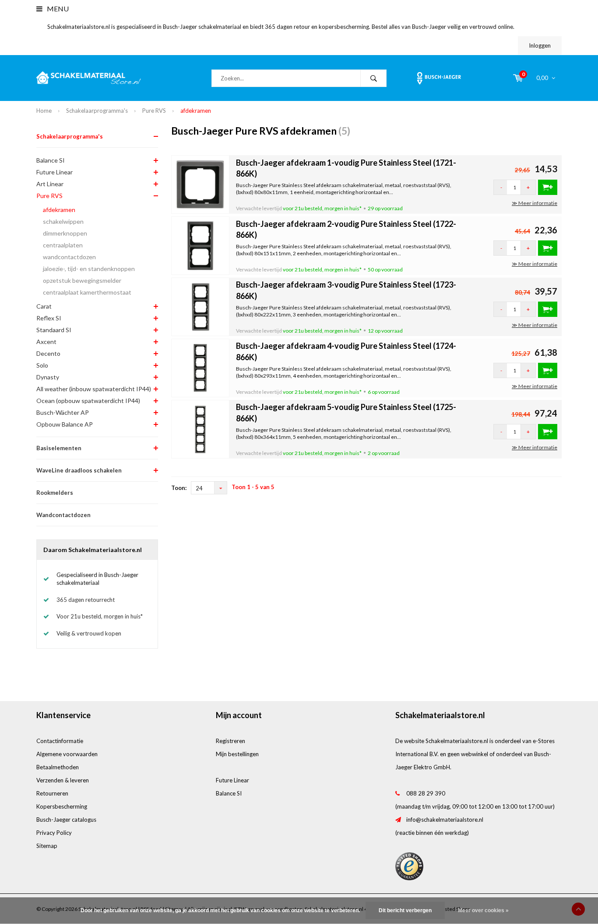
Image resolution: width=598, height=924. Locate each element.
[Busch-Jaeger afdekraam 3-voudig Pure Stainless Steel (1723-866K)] (200, 305)
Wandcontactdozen (63, 514)
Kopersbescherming (61, 806)
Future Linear (54, 172)
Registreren (230, 740)
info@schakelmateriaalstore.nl (444, 819)
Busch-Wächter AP (62, 412)
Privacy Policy (54, 832)
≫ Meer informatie (534, 203)
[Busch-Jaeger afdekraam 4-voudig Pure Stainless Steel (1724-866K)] (200, 367)
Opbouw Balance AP (64, 424)
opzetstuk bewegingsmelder (82, 280)
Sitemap (46, 845)
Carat (44, 306)
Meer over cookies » (483, 910)
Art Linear (49, 184)
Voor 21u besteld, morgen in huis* (99, 616)
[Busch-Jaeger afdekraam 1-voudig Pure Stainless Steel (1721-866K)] (200, 184)
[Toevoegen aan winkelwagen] (547, 187)
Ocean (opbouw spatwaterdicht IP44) (88, 400)
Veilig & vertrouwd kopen (88, 633)
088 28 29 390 (425, 793)
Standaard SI (53, 329)
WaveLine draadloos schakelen (79, 470)
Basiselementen (58, 448)
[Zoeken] (373, 78)
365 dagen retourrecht (85, 599)
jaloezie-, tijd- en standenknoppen (89, 268)
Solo (42, 365)
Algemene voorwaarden (67, 753)
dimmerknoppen (65, 233)
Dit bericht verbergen (405, 910)
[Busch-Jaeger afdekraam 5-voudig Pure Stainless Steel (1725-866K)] (200, 428)
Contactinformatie (59, 740)
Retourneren (52, 793)
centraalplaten (63, 245)
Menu (57, 8)
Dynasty (47, 377)
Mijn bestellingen (237, 753)
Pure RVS (154, 110)
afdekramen (195, 110)
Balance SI (50, 160)
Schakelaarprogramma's (97, 110)
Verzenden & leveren (62, 780)
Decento (48, 353)
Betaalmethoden (57, 767)
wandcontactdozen (69, 257)
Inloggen (540, 45)
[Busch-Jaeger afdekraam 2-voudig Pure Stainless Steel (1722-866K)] (200, 245)
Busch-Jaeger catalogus (66, 819)
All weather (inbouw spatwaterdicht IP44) (93, 389)
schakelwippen (63, 221)
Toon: (178, 487)
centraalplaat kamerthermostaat (87, 292)
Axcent (46, 341)
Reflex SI (48, 318)
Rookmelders (54, 492)
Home (44, 110)
